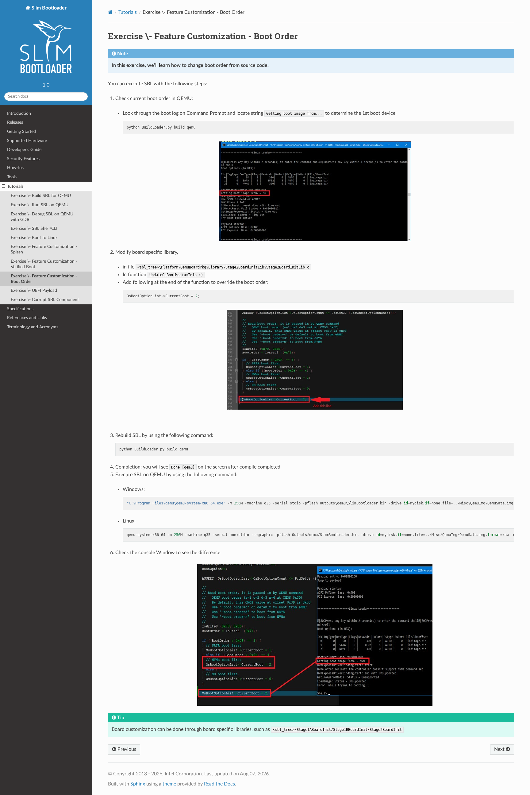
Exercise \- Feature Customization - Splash (44, 249)
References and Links (27, 317)
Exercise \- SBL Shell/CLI (34, 228)
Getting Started (21, 131)
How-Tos (15, 167)
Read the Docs (219, 783)
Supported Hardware (27, 140)
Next (500, 749)
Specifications (20, 309)
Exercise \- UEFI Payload (34, 290)
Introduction (19, 113)
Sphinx (137, 783)
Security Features (23, 158)
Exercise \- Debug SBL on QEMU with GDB (42, 217)
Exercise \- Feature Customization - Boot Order (44, 279)
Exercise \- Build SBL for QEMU (41, 195)
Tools (12, 177)
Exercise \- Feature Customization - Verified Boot (44, 264)
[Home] (110, 12)
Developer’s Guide (24, 149)
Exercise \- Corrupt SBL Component (45, 299)
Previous (126, 749)
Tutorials (15, 186)
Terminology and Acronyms (32, 327)
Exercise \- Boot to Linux (34, 237)
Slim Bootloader (48, 8)
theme (169, 783)
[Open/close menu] (3, 186)
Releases (15, 122)
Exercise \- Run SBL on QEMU (39, 205)
